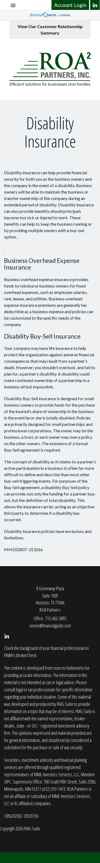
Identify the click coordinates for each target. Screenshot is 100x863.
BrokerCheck (26, 655)
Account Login (70, 5)
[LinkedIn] (95, 5)
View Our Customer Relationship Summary (50, 29)
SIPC (7, 781)
